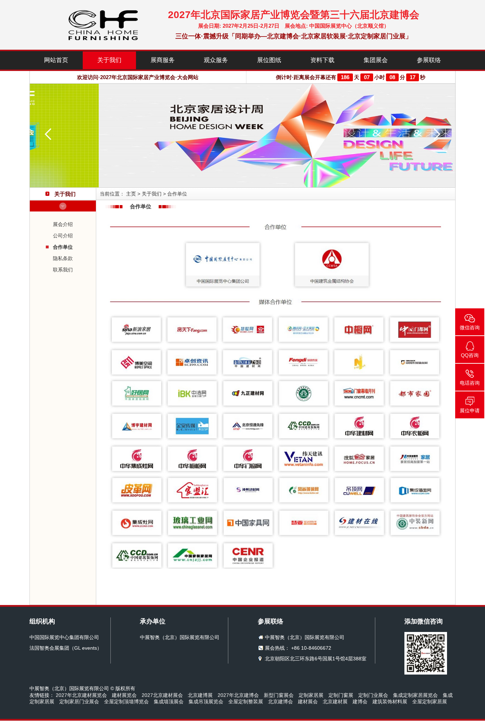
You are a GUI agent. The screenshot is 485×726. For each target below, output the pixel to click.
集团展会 (376, 60)
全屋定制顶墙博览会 (126, 701)
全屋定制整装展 (245, 701)
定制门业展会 (373, 695)
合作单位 (63, 247)
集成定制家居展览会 (415, 695)
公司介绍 (63, 235)
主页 (131, 194)
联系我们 (63, 270)
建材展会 (308, 701)
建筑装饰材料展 (389, 701)
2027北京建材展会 (162, 695)
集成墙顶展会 (169, 701)
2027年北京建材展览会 (81, 695)
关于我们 (109, 60)
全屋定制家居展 (429, 701)
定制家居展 (311, 695)
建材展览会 (124, 695)
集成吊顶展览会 (206, 701)
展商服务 (163, 60)
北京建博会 (280, 701)
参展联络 (429, 60)
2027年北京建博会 (238, 695)
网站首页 (56, 60)
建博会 (360, 701)
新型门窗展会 (279, 695)
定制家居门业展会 (79, 701)
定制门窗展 (340, 695)
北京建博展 (200, 695)
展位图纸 (269, 60)
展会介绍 (63, 224)
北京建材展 (335, 701)
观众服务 (216, 60)
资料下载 (322, 60)
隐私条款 (63, 258)
